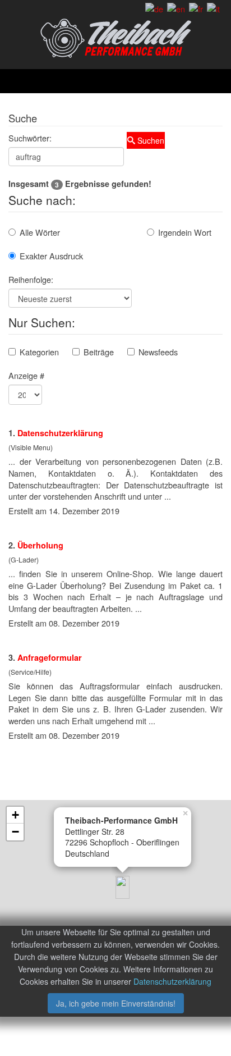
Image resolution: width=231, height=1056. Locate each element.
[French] (196, 7)
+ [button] (15, 815)
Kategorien (39, 352)
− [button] (15, 832)
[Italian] (213, 7)
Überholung (40, 545)
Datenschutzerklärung (60, 432)
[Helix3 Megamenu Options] (120, 81)
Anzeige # (26, 375)
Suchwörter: (30, 138)
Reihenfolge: (30, 279)
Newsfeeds (158, 352)
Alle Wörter (40, 232)
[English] (176, 7)
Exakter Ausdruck (51, 256)
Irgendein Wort (184, 232)
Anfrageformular (49, 657)
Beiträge (99, 352)
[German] (154, 7)
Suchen (149, 140)
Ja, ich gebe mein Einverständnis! (115, 1003)
